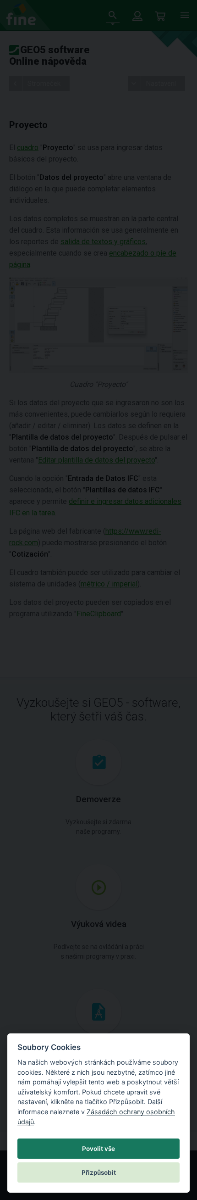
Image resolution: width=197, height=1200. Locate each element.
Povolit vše (98, 1148)
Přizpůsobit (99, 1172)
